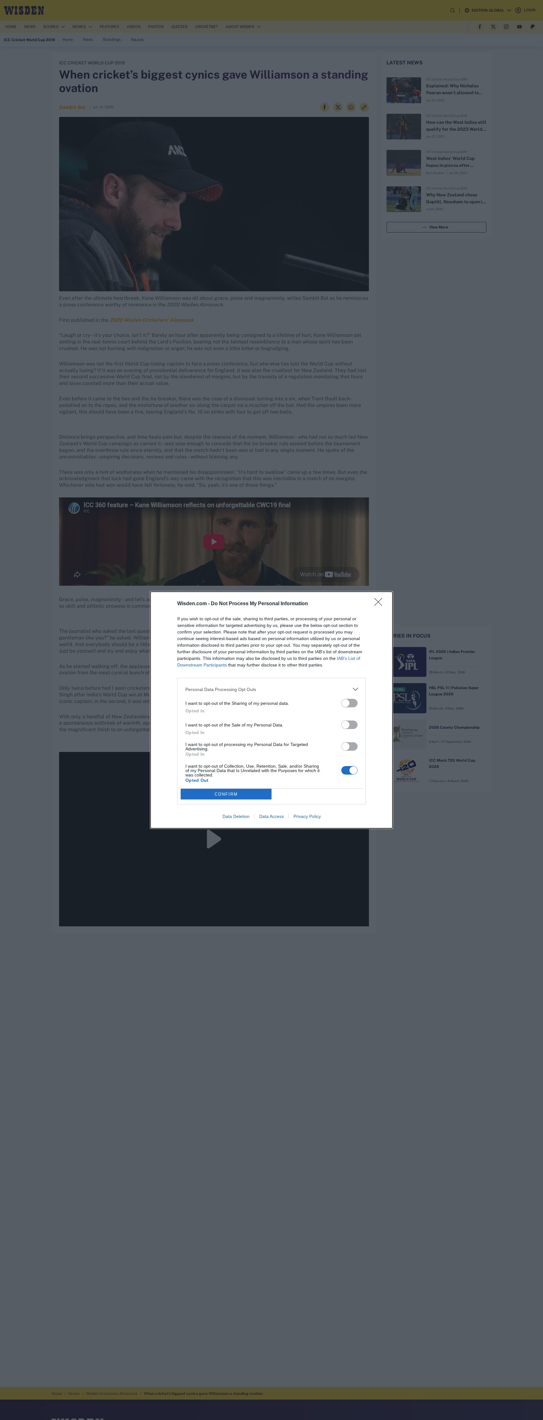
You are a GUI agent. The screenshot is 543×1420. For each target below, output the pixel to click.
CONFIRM (226, 794)
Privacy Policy (307, 816)
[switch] (349, 703)
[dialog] (271, 710)
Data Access (271, 816)
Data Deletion (236, 816)
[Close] (380, 604)
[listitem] (271, 689)
